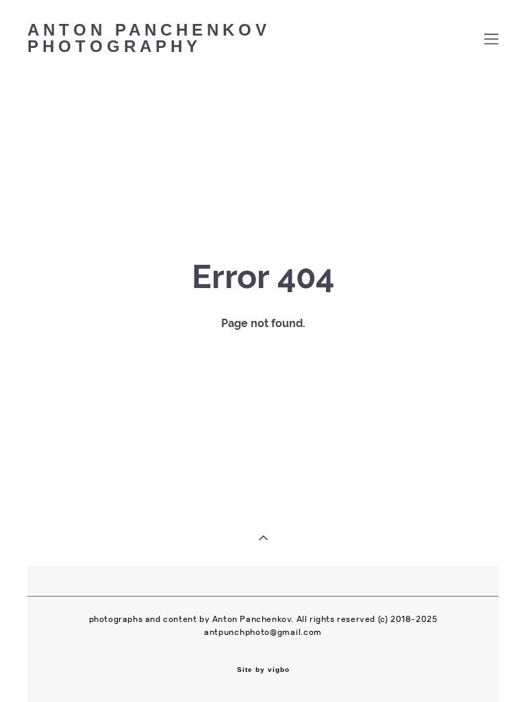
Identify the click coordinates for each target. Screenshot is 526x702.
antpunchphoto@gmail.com (263, 632)
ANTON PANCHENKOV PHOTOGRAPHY (149, 39)
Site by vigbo (263, 669)
